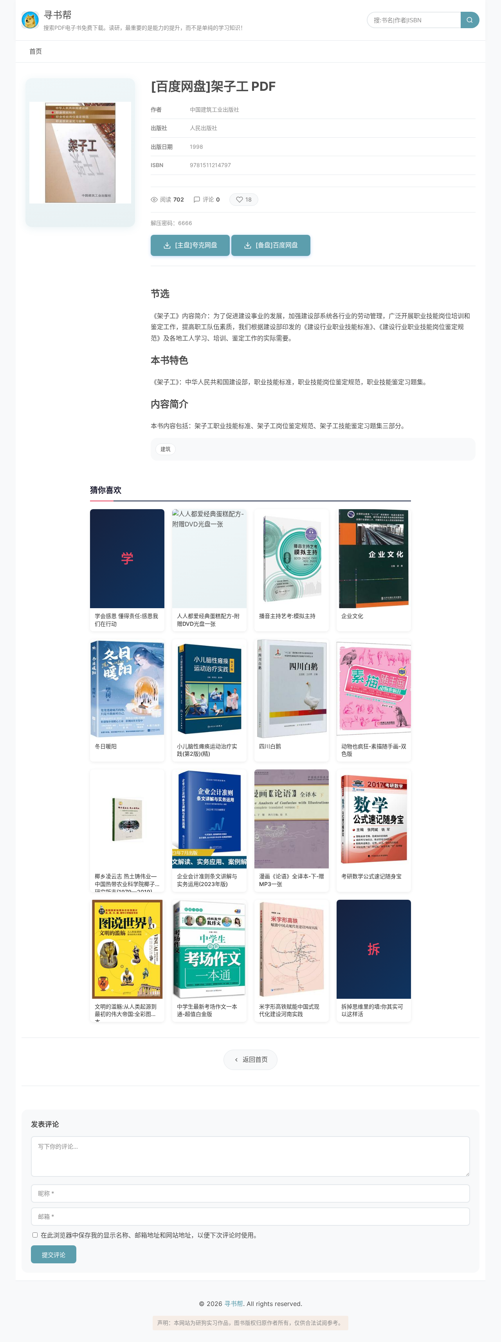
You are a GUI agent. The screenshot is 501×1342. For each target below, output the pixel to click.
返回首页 (255, 1059)
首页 (35, 51)
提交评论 (53, 1255)
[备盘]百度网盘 (277, 245)
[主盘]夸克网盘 (196, 245)
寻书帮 (57, 15)
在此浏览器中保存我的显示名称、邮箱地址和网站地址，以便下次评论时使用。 (150, 1235)
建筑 (165, 449)
